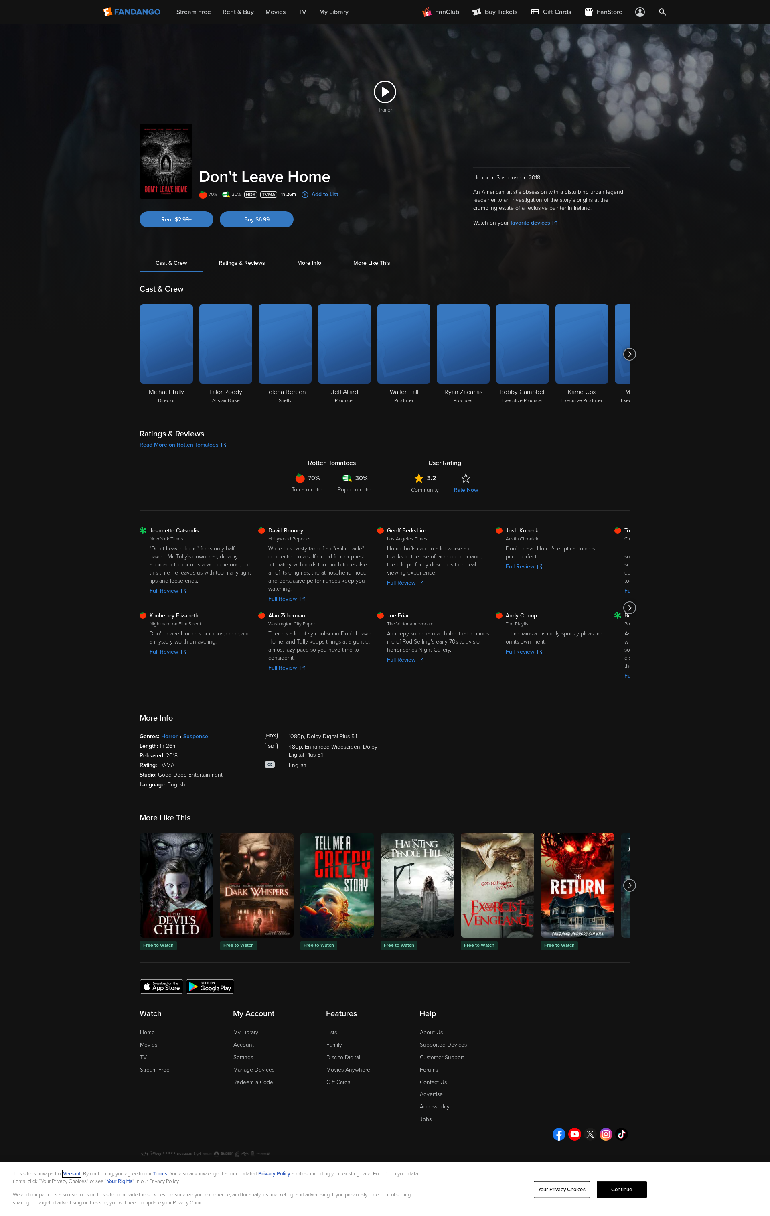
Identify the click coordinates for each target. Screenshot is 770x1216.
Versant (72, 1174)
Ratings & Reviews (242, 263)
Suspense (195, 736)
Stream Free (155, 1069)
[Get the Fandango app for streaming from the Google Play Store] (210, 986)
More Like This (371, 263)
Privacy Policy (274, 1174)
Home (147, 1032)
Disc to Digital (343, 1057)
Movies (148, 1044)
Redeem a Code (253, 1082)
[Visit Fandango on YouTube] (575, 1134)
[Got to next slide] (629, 354)
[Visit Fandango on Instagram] (606, 1134)
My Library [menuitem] (334, 12)
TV (143, 1057)
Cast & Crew (171, 263)
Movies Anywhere (348, 1069)
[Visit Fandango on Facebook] (559, 1134)
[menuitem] (550, 12)
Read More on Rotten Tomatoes (179, 444)
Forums (429, 1069)
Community (425, 490)
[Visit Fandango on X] (590, 1134)
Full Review (164, 590)
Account (243, 1044)
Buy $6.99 (257, 219)
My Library (245, 1032)
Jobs (426, 1119)
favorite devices (530, 222)
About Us (431, 1032)
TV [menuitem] (302, 12)
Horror (169, 736)
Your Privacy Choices (562, 1189)
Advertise (431, 1094)
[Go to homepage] (132, 12)
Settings (243, 1057)
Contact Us (433, 1082)
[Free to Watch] (177, 885)
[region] (385, 1189)
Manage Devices (253, 1069)
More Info (309, 263)
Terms (160, 1174)
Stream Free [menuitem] (193, 12)
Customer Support (442, 1057)
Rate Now (466, 490)
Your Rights (119, 1181)
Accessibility (435, 1106)
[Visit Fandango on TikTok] (621, 1134)
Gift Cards (338, 1082)
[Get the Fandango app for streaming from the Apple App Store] (162, 986)
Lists (331, 1032)
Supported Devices (443, 1044)
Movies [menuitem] (275, 12)
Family (334, 1044)
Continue (621, 1189)
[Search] (662, 12)
